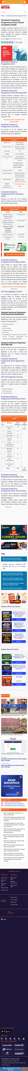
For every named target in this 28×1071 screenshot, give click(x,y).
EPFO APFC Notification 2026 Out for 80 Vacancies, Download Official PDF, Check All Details (14, 819)
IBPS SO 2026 (4, 887)
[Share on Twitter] (12, 42)
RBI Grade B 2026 (13, 878)
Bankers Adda (13, 897)
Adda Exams (13, 902)
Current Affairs (13, 899)
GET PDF (24, 1069)
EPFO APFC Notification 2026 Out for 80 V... (12, 734)
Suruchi (4, 39)
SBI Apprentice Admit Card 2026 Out (14, 803)
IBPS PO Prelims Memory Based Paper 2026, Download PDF (14, 845)
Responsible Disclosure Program (10, 1060)
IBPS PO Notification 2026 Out (13, 802)
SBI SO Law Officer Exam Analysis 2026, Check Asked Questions (14, 841)
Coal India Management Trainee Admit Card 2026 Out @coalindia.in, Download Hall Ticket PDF (14, 825)
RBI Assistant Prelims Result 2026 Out (15, 805)
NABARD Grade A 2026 (13, 882)
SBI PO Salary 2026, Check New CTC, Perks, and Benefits (13, 814)
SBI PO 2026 (4, 877)
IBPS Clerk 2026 (3, 881)
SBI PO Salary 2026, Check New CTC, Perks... (13, 715)
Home (2, 15)
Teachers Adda (14, 904)
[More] (24, 5)
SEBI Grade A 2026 (13, 886)
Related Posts (5, 695)
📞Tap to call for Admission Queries (14, 254)
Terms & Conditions (19, 1062)
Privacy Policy (5, 1064)
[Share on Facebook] (10, 42)
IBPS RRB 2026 (3, 884)
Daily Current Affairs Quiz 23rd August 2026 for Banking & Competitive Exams (14, 854)
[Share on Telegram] (5, 42)
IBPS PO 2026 (4, 890)
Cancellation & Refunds (7, 1062)
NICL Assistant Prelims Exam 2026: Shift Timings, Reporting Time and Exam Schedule (14, 859)
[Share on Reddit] (7, 42)
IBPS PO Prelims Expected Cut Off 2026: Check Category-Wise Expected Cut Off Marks (14, 836)
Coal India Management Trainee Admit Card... (12, 753)
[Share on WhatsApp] (2, 42)
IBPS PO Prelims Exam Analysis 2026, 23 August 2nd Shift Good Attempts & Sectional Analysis (14, 830)
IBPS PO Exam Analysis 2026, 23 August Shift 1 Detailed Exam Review (14, 850)
